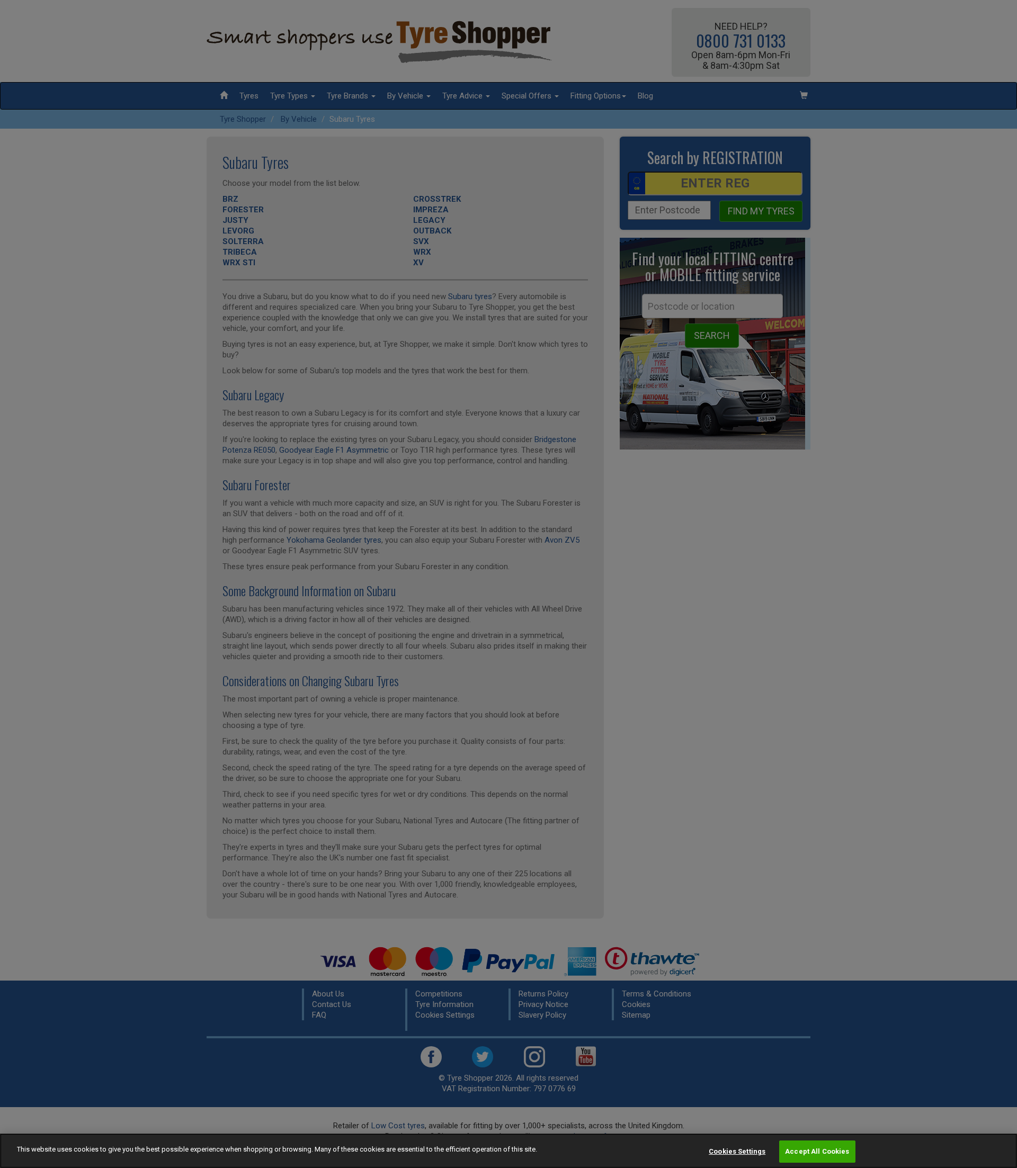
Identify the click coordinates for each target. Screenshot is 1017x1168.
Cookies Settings (737, 1151)
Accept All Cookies (817, 1151)
